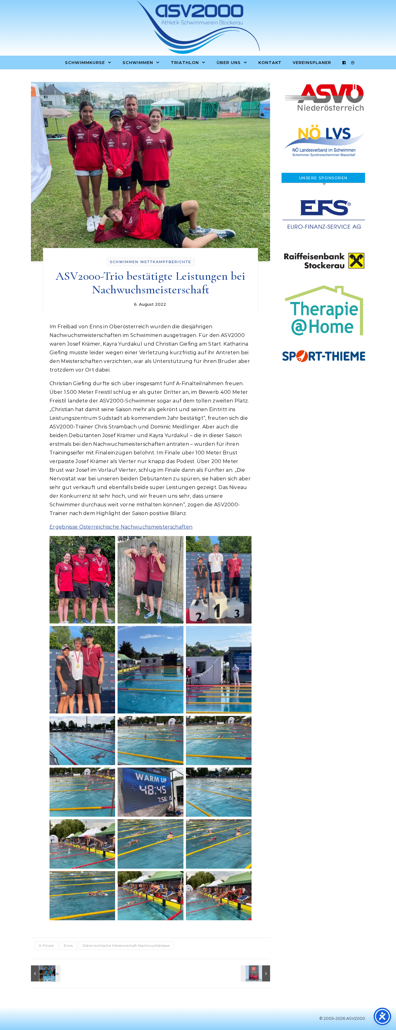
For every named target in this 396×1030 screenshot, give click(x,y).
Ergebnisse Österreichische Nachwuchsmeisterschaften (121, 527)
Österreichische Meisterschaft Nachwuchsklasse (126, 945)
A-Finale (46, 945)
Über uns (229, 62)
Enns (68, 945)
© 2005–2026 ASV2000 (342, 1018)
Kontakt (270, 62)
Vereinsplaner (312, 62)
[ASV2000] (198, 28)
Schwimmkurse (85, 62)
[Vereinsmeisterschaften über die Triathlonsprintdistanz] (45, 973)
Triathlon (185, 62)
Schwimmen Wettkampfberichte (150, 262)
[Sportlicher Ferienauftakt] (256, 973)
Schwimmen (138, 62)
